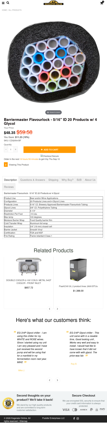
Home (4, 10)
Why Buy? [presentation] (67, 180)
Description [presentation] (10, 180)
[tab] (10, 179)
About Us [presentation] (90, 180)
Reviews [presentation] (9, 187)
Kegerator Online (19, 418)
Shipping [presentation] (53, 180)
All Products (15, 10)
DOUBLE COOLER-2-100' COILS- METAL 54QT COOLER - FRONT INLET (28, 282)
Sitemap (23, 421)
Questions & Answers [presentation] (32, 180)
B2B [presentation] (79, 180)
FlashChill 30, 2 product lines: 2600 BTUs (78, 286)
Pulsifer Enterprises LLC (53, 418)
